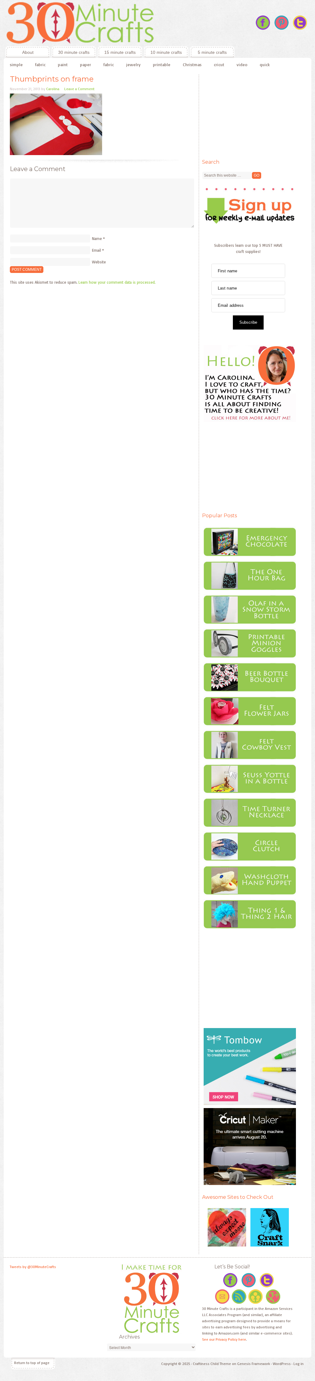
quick (265, 64)
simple (16, 64)
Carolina (52, 88)
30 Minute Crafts (119, 23)
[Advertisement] (248, 112)
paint (63, 64)
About (20, 52)
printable (161, 64)
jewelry (133, 64)
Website (99, 261)
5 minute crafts (212, 52)
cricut (219, 64)
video (242, 64)
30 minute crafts (74, 52)
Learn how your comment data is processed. (116, 282)
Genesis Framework (253, 1363)
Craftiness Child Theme (212, 1363)
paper (85, 64)
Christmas (192, 64)
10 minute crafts (166, 52)
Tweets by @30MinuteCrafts (33, 1266)
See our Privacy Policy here (224, 1339)
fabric (40, 64)
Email (96, 250)
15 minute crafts (120, 52)
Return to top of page (32, 1362)
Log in (298, 1363)
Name (97, 238)
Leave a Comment (79, 88)
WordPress (282, 1363)
